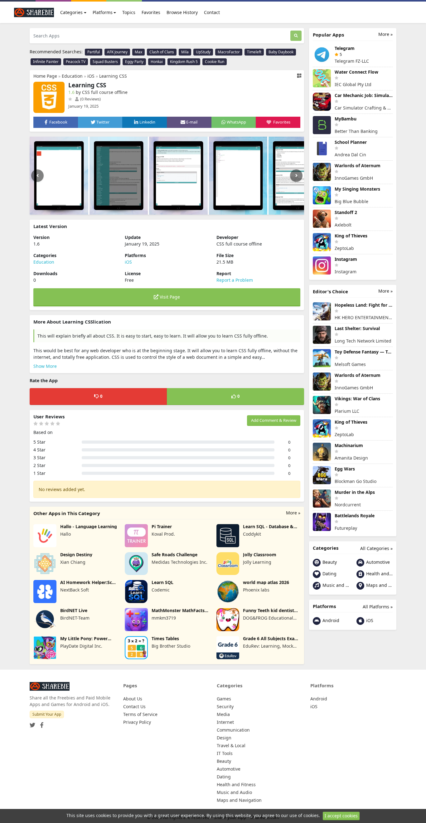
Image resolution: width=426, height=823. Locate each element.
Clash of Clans (161, 52)
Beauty (329, 562)
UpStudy (203, 52)
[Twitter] (32, 723)
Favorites (151, 12)
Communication (233, 730)
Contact (212, 12)
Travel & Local (231, 745)
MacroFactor (229, 52)
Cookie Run (214, 61)
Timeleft (254, 52)
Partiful (93, 52)
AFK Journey (117, 52)
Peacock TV (75, 61)
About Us (132, 699)
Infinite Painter (46, 61)
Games (224, 699)
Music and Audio (335, 585)
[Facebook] (40, 723)
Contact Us (134, 706)
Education (72, 76)
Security (225, 706)
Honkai (157, 61)
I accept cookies (341, 816)
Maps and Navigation (379, 585)
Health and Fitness (379, 574)
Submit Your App (46, 714)
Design (224, 738)
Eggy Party (134, 61)
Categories (71, 12)
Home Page (45, 76)
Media (223, 714)
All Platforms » (378, 607)
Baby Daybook (281, 52)
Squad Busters (105, 61)
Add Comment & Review (273, 420)
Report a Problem (234, 280)
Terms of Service (140, 714)
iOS (90, 76)
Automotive (377, 562)
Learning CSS (113, 76)
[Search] (296, 36)
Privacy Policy (137, 722)
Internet (225, 722)
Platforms (103, 12)
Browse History (182, 12)
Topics (128, 12)
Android (330, 620)
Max (138, 52)
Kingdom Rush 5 (184, 61)
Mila (185, 52)
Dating (328, 574)
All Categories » (376, 548)
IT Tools (225, 753)
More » (293, 512)
